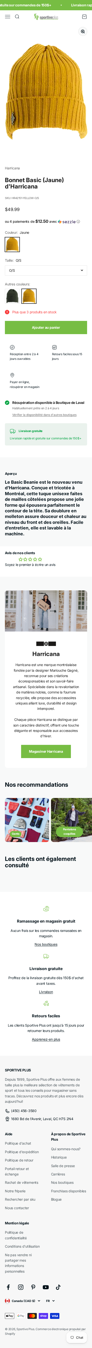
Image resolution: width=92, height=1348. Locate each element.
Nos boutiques (46, 944)
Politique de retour (19, 1160)
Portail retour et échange (17, 1171)
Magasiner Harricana (46, 751)
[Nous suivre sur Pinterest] (33, 1287)
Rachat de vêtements (21, 1182)
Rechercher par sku (20, 1199)
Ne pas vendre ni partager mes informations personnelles (18, 1263)
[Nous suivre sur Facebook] (8, 1287)
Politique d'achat (18, 1143)
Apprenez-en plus (46, 1039)
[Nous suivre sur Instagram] (20, 1287)
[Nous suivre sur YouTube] (45, 1287)
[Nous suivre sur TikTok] (58, 1287)
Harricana (12, 168)
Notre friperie (15, 1191)
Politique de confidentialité (16, 1235)
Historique (59, 1157)
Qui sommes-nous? (66, 1149)
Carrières (58, 1174)
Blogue (56, 1199)
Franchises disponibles (68, 1191)
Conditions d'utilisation (22, 1246)
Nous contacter (17, 1208)
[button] (46, 221)
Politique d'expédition (22, 1152)
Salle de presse (63, 1166)
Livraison (46, 992)
